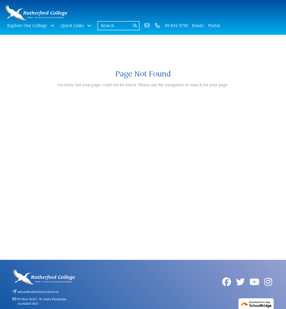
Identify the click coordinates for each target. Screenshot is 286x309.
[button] (31, 25)
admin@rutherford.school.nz (38, 292)
